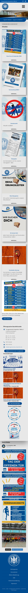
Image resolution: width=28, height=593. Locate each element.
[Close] (26, 282)
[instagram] (25, 1)
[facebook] (23, 1)
